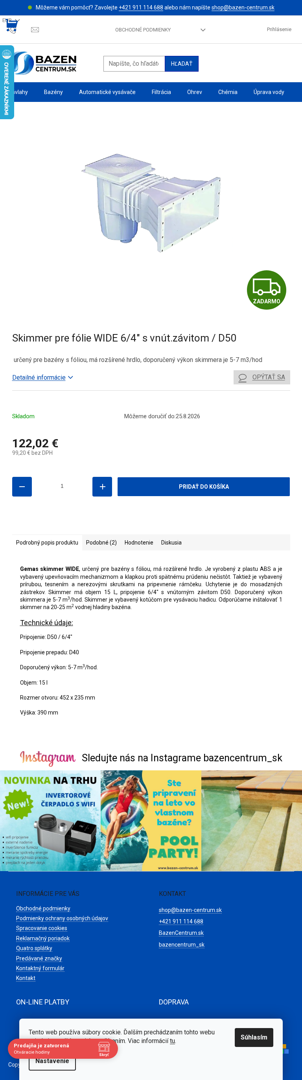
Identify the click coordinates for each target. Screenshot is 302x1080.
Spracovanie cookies (41, 928)
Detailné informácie (39, 377)
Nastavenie (52, 1061)
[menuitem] (18, 92)
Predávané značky (39, 958)
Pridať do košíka (204, 487)
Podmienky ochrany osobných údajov (62, 918)
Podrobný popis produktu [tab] (47, 542)
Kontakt (25, 978)
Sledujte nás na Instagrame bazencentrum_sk (182, 758)
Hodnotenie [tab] (139, 542)
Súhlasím (254, 1037)
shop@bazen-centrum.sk (243, 7)
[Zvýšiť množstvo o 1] (102, 487)
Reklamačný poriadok (43, 938)
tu (172, 1041)
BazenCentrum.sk (181, 933)
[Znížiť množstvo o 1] (22, 487)
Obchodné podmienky (143, 30)
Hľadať (181, 64)
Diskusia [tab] (171, 542)
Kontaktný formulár (40, 968)
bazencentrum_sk (181, 945)
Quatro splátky (34, 948)
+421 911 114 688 (141, 7)
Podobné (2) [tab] (101, 542)
